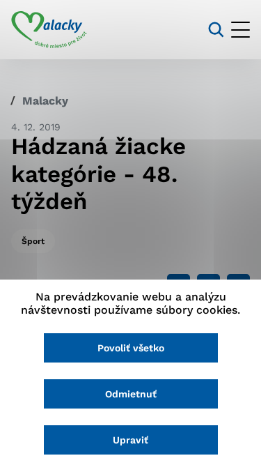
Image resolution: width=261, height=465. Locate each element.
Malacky (45, 100)
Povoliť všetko (130, 347)
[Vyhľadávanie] (216, 30)
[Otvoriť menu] (240, 30)
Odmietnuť (131, 393)
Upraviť (130, 439)
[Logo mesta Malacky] (49, 30)
